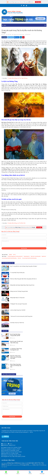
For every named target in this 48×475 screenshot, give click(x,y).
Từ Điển (30, 465)
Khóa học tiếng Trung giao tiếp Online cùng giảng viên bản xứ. (23, 278)
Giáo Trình (4, 463)
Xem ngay (38, 2)
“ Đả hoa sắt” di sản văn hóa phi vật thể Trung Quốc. (21, 316)
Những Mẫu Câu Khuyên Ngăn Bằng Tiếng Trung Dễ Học (22, 285)
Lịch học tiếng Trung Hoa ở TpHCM (17, 310)
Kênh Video (23, 463)
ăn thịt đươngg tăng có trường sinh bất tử (15, 256)
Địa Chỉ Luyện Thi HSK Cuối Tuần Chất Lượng (16, 342)
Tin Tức (14, 254)
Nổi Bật (10, 254)
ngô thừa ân (44, 256)
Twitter (10, 443)
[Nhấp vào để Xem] (24, 18)
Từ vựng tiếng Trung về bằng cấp (17, 272)
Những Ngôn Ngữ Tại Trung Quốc (17, 297)
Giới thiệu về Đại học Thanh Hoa (17, 322)
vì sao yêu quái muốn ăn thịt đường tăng (29, 258)
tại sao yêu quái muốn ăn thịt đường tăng (9, 258)
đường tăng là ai (27, 256)
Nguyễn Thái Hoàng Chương (19, 34)
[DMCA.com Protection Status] (5, 436)
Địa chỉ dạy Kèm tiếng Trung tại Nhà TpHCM (15, 335)
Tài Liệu (9, 465)
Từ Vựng (24, 465)
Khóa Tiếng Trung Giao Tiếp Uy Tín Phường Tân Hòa (15, 366)
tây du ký (19, 258)
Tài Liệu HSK (16, 465)
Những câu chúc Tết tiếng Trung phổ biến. (19, 291)
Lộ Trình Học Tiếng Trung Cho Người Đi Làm (16, 349)
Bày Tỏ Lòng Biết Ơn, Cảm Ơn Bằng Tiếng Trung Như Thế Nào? (23, 266)
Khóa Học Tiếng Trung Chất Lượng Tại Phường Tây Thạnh (15, 357)
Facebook (5, 443)
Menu (5, 25)
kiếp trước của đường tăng (35, 256)
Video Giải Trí (38, 465)
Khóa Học (12, 463)
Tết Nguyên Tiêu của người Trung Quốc (18, 303)
